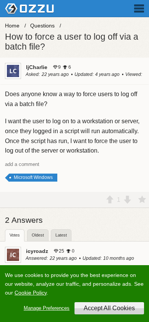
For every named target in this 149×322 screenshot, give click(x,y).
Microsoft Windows (33, 177)
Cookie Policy (31, 293)
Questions (42, 26)
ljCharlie (36, 67)
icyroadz (37, 251)
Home (12, 26)
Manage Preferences (47, 308)
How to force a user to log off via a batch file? (71, 42)
